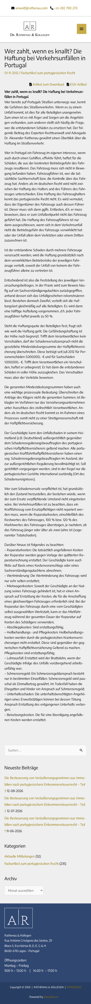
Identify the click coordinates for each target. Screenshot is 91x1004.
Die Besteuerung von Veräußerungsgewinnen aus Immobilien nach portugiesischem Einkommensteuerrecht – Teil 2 (44, 804)
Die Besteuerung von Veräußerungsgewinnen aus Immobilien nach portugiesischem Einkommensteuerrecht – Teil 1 (44, 824)
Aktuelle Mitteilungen (19, 856)
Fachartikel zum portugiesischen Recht (48, 73)
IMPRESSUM (74, 987)
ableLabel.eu (51, 996)
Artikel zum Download (48, 84)
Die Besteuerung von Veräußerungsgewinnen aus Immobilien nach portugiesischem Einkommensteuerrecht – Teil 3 (44, 784)
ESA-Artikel (78, 84)
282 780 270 (66, 8)
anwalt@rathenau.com (31, 8)
